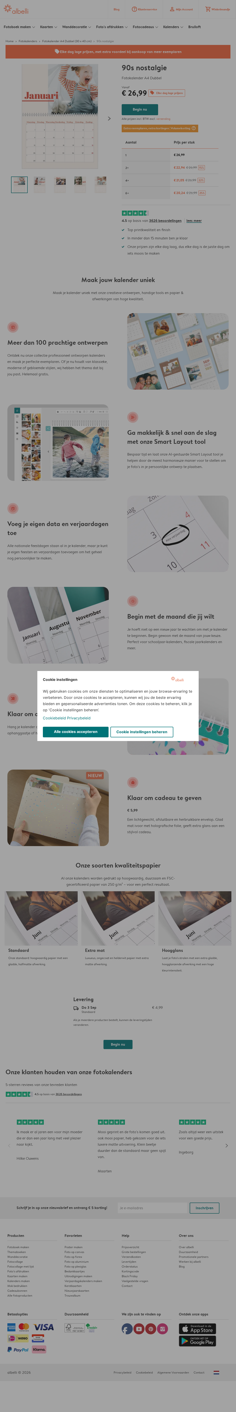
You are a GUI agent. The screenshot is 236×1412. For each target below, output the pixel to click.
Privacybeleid (79, 718)
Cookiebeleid (54, 718)
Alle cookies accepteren (75, 731)
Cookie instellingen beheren (141, 732)
